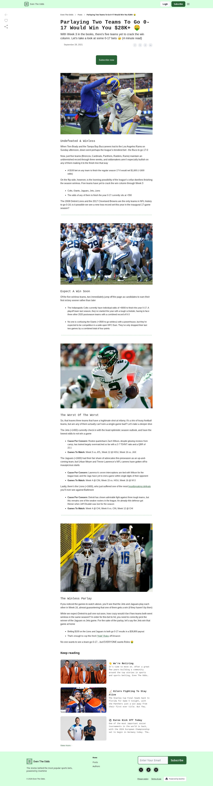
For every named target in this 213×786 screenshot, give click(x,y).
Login (165, 4)
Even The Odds (66, 15)
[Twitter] (141, 770)
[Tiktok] (148, 770)
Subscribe (178, 4)
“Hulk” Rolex (103, 636)
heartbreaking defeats (139, 486)
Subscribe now (106, 60)
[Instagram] (156, 770)
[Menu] (188, 3)
